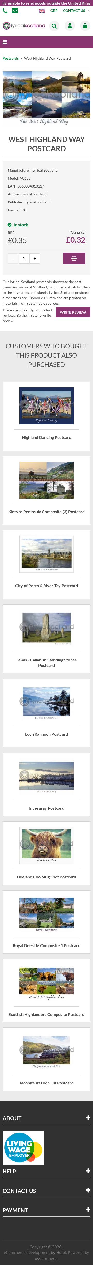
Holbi (61, 1252)
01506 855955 (6, 10)
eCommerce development (27, 1252)
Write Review (73, 312)
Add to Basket (74, 258)
